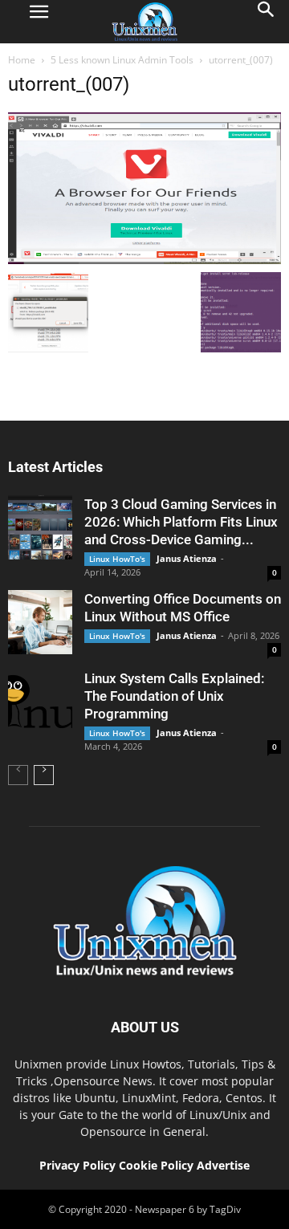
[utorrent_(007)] (144, 260)
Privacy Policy (77, 1165)
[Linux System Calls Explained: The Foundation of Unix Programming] (40, 701)
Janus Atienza (187, 558)
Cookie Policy (158, 1165)
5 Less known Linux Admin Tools (122, 60)
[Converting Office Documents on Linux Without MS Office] (40, 622)
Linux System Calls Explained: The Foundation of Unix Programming (174, 696)
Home (21, 60)
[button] (266, 21)
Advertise (223, 1165)
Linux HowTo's (117, 558)
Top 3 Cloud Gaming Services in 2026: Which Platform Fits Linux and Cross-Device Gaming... (181, 521)
